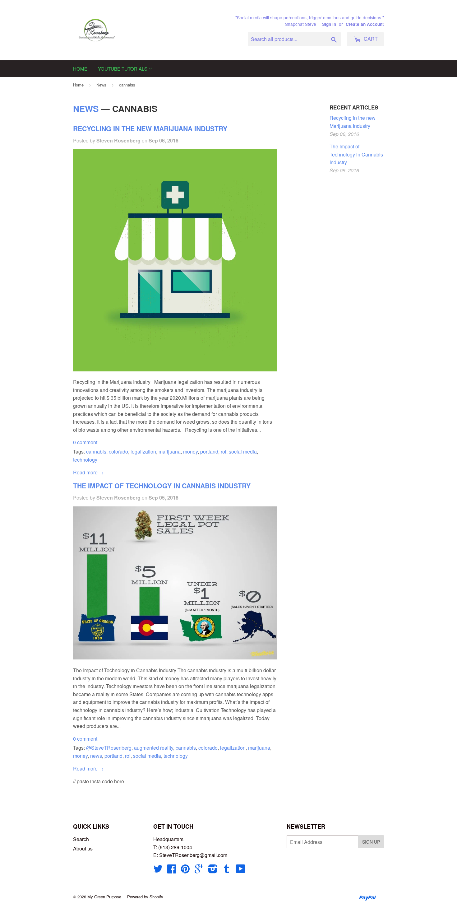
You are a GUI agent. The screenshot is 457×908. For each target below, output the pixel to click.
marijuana (170, 451)
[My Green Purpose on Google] (199, 870)
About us (83, 848)
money (190, 451)
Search (81, 839)
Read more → (88, 472)
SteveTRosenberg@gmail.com (193, 855)
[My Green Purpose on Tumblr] (226, 870)
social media (243, 451)
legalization (143, 451)
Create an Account (365, 24)
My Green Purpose (104, 897)
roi (223, 451)
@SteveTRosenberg (109, 747)
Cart (370, 38)
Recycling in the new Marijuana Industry (150, 128)
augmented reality (153, 747)
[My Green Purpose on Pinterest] (185, 870)
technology (85, 459)
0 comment (85, 442)
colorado (118, 451)
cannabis (96, 451)
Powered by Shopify (145, 897)
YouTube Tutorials (123, 68)
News (101, 85)
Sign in (329, 24)
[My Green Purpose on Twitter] (158, 870)
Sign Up (371, 842)
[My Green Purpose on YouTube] (241, 870)
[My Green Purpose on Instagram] (213, 870)
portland (209, 451)
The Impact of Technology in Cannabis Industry (162, 486)
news (96, 755)
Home (80, 68)
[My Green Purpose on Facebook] (171, 870)
